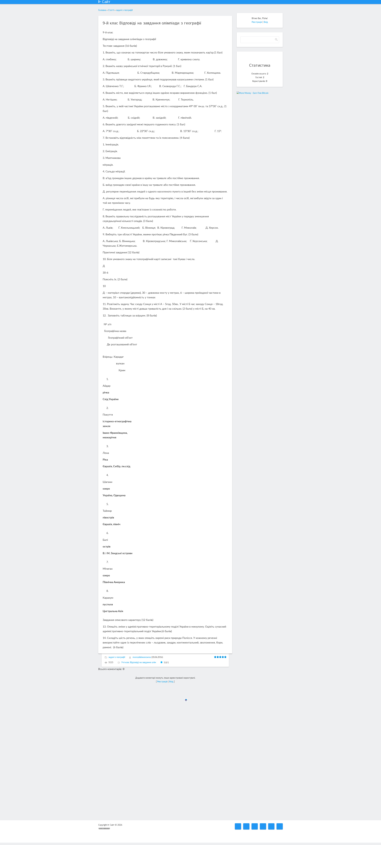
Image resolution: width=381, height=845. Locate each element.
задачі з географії (124, 10)
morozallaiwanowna (142, 657)
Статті (111, 10)
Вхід (171, 682)
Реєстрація (162, 682)
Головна (102, 10)
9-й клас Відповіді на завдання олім (138, 663)
